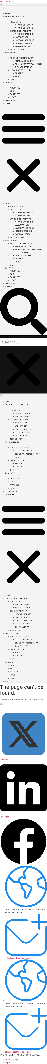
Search (23, 337)
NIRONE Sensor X (24, 25)
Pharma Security (24, 61)
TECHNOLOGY (17, 49)
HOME (7, 13)
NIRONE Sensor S (24, 28)
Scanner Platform (20, 31)
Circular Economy (20, 70)
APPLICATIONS (11, 53)
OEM (12, 79)
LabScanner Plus (24, 40)
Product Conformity (22, 58)
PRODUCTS (15, 22)
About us (15, 88)
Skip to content (7, 1)
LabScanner (22, 37)
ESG (12, 91)
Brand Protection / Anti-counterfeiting (28, 65)
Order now (10, 100)
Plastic (19, 76)
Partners (15, 94)
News (13, 97)
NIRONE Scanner (24, 34)
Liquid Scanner (23, 43)
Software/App (23, 46)
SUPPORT (9, 103)
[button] (23, 152)
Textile (19, 73)
